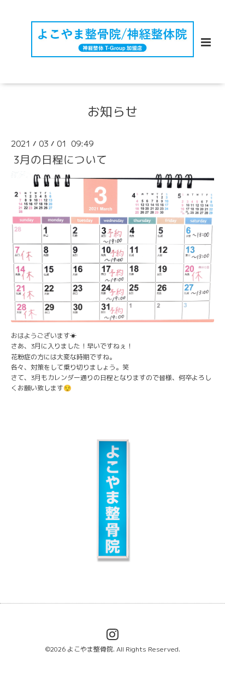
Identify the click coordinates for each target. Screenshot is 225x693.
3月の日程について (60, 159)
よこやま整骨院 (90, 649)
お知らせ (112, 111)
